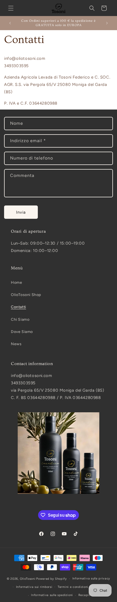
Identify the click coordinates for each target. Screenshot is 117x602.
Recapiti (84, 595)
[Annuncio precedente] (10, 23)
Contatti (18, 307)
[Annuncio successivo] (107, 23)
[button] (11, 8)
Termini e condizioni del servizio (82, 587)
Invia (21, 212)
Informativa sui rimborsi (34, 587)
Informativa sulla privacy (91, 578)
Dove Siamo (22, 331)
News (16, 344)
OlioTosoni (28, 579)
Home (16, 282)
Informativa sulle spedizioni (52, 595)
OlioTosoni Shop (26, 294)
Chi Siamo (20, 319)
